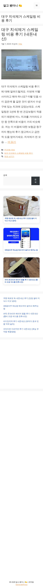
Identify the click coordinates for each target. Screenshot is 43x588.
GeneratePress (21, 585)
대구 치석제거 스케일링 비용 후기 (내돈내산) (19, 34)
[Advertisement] (21, 364)
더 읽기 (12, 142)
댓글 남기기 (9, 156)
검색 (5, 175)
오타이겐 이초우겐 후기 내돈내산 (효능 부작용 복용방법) (21, 330)
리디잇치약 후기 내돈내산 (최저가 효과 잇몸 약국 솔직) (21, 322)
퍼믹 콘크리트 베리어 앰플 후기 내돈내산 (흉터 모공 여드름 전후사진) (20, 315)
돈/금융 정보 (9, 150)
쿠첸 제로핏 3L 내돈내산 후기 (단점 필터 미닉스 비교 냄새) (21, 299)
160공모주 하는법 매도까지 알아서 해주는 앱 (20, 307)
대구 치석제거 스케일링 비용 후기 (18, 153)
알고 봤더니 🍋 (12, 5)
